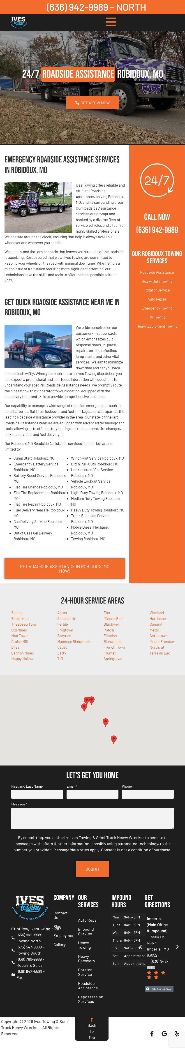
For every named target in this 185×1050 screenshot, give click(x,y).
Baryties (64, 635)
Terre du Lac (160, 653)
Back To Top (92, 1031)
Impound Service (86, 931)
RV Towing (157, 317)
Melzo (154, 630)
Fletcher (111, 635)
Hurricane (158, 618)
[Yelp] (177, 1033)
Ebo (107, 612)
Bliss (15, 647)
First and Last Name (28, 786)
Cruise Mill (19, 641)
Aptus (62, 612)
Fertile (62, 624)
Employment (63, 935)
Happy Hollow (22, 658)
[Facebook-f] (152, 1033)
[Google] (164, 1033)
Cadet (62, 647)
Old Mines (19, 630)
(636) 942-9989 (157, 230)
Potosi (109, 630)
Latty (61, 653)
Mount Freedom (162, 641)
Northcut (157, 647)
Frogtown (65, 630)
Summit (156, 624)
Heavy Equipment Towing (157, 326)
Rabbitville (19, 618)
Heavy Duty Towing (157, 281)
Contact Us (60, 915)
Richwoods (112, 641)
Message (19, 804)
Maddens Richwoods (73, 641)
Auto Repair (157, 299)
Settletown (159, 635)
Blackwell (112, 624)
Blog (57, 926)
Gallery (59, 944)
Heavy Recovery (86, 958)
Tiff (60, 658)
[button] (91, 701)
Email (72, 786)
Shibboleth (66, 618)
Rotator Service (157, 290)
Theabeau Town (24, 624)
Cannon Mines (22, 653)
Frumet (110, 653)
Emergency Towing (157, 308)
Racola (17, 612)
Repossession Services (90, 999)
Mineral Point (114, 618)
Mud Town (19, 635)
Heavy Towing (84, 945)
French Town (114, 647)
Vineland (157, 612)
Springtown (113, 658)
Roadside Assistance (157, 272)
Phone (128, 786)
